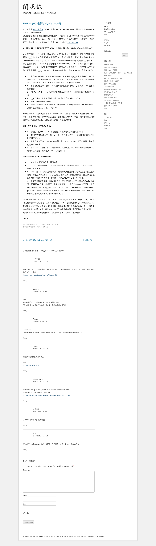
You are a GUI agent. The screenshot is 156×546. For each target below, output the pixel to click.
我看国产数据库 (109, 86)
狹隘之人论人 (108, 95)
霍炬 (105, 128)
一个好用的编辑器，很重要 (113, 103)
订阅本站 (107, 123)
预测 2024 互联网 (110, 84)
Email (25, 504)
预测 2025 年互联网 (110, 70)
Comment (27, 470)
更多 (105, 34)
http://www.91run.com (31, 365)
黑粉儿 (106, 108)
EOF (26, 218)
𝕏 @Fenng (107, 43)
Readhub (107, 45)
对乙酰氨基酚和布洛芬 (111, 100)
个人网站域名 (108, 64)
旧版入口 (107, 120)
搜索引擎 (36, 409)
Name (26, 495)
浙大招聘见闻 (89, 240)
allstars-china (38, 379)
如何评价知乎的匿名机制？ (113, 89)
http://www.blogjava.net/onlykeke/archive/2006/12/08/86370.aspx (46, 395)
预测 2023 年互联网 (110, 97)
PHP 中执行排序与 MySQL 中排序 (42, 23)
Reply (25, 280)
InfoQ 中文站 (38, 29)
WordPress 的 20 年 (111, 92)
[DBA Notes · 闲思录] (32, 7)
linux (34, 433)
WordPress (34, 536)
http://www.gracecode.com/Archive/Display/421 (40, 275)
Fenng (56, 224)
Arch (48, 224)
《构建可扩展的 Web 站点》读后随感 (37, 240)
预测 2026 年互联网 (110, 67)
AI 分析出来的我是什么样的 (113, 78)
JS (26, 302)
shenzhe (36, 289)
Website (26, 513)
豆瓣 (78, 536)
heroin (35, 346)
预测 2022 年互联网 (110, 106)
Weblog (106, 40)
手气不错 (36, 259)
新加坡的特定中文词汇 (111, 81)
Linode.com (49, 536)
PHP (32, 48)
